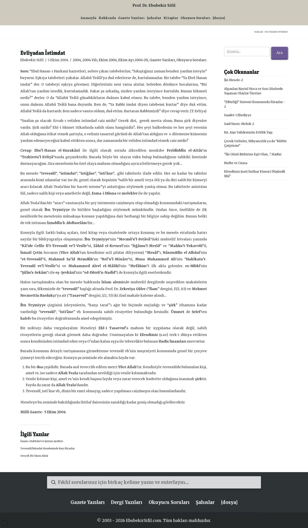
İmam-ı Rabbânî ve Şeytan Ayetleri (41, 441)
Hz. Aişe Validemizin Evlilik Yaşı (248, 132)
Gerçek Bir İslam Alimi (34, 455)
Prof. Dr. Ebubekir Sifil (154, 5)
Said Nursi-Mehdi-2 (239, 124)
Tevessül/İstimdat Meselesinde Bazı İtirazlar (47, 448)
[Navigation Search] (227, 18)
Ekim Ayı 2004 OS (133, 60)
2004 (77, 60)
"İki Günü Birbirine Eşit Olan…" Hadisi (252, 154)
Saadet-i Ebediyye (237, 115)
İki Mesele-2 (233, 80)
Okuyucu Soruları (191, 60)
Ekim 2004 (108, 60)
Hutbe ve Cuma (235, 163)
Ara (279, 53)
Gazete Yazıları (162, 60)
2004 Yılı (90, 60)
